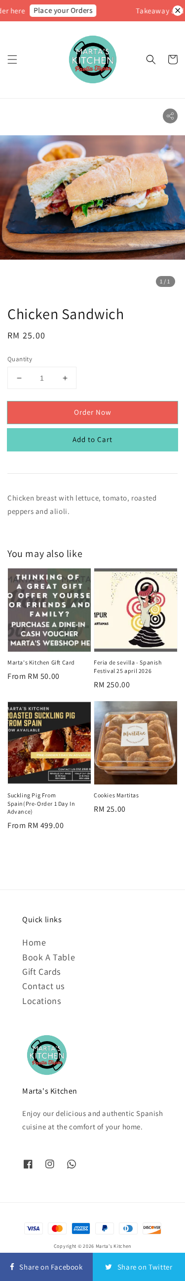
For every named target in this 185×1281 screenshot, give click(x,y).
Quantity (19, 359)
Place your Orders (60, 10)
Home (34, 942)
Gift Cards (41, 971)
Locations (41, 1000)
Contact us (43, 986)
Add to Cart (92, 439)
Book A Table (48, 957)
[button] (12, 59)
